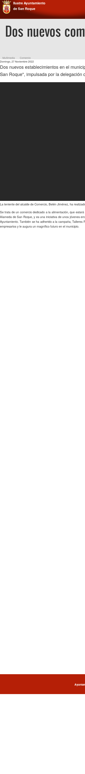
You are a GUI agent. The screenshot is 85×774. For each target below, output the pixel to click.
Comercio (25, 57)
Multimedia (8, 57)
